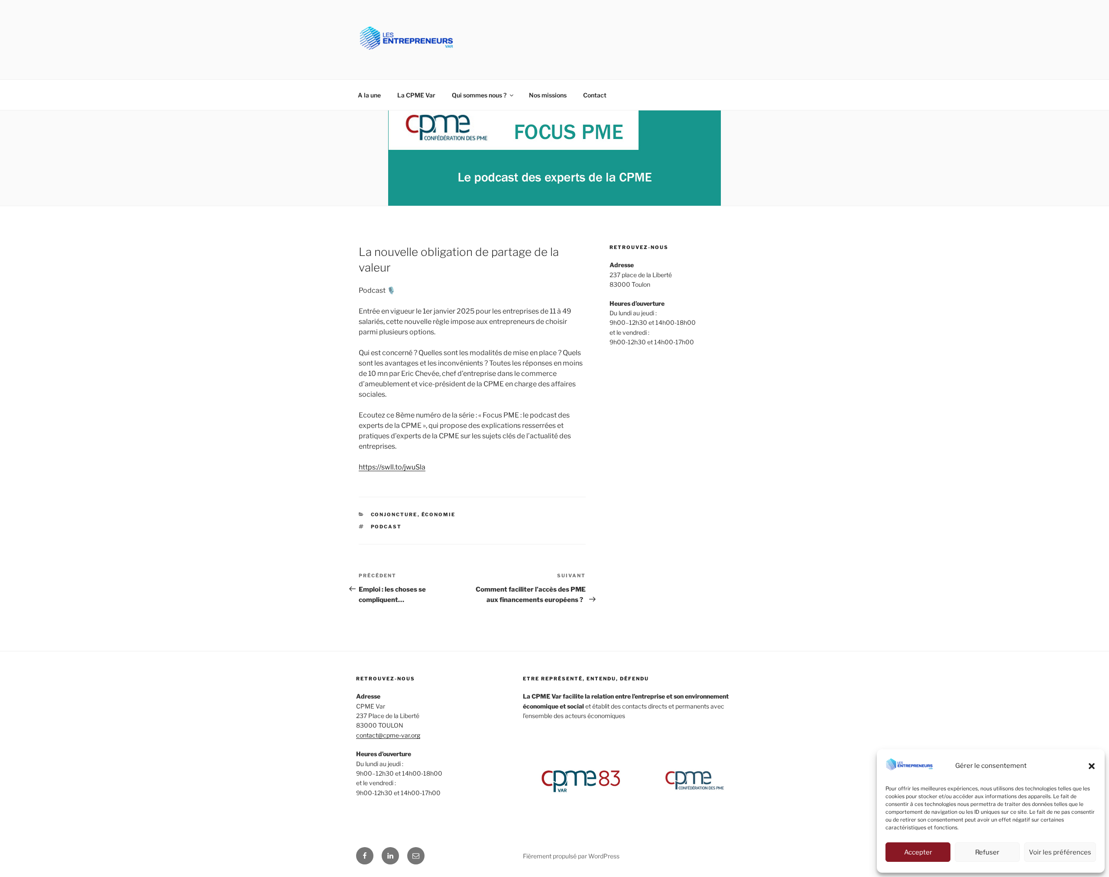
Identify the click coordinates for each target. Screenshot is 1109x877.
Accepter (918, 852)
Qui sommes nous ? (479, 95)
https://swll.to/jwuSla (392, 467)
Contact (594, 95)
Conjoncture (394, 514)
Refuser (987, 852)
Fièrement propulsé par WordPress (571, 856)
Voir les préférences (1060, 852)
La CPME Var (416, 95)
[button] (1091, 766)
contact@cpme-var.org (388, 735)
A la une (369, 95)
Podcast (386, 527)
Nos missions (548, 95)
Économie (439, 514)
